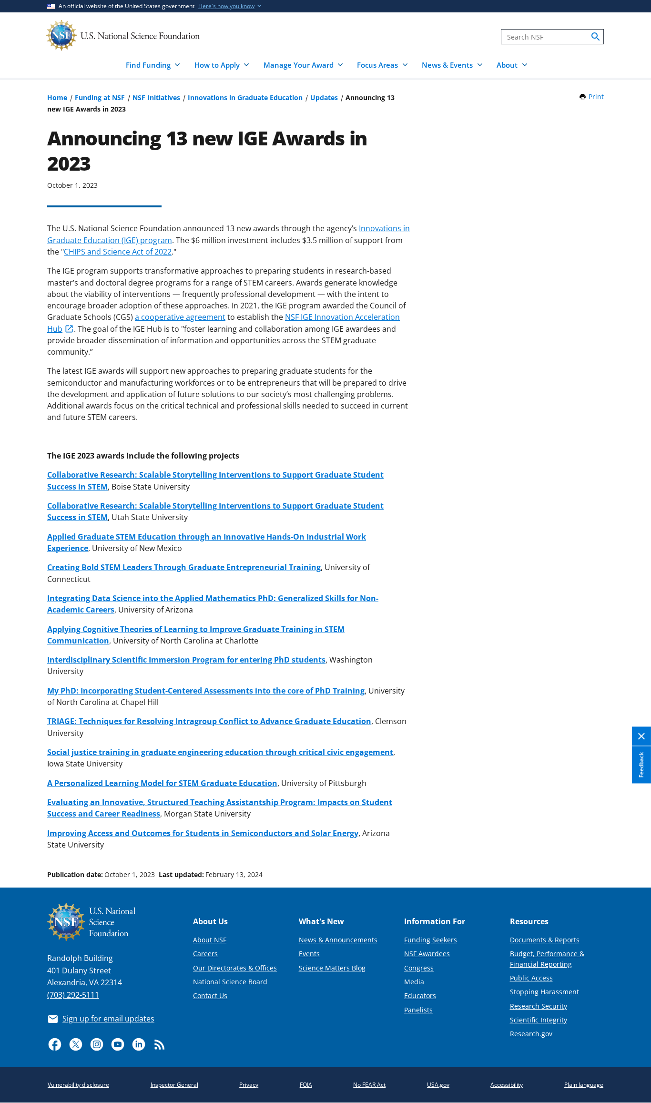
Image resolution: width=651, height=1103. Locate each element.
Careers (205, 953)
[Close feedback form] (641, 736)
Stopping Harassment (544, 991)
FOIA (306, 1085)
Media (414, 981)
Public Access (531, 977)
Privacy (248, 1085)
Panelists (418, 1009)
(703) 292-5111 (73, 995)
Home (57, 97)
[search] (595, 36)
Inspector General (174, 1085)
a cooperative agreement (180, 317)
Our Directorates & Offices (235, 967)
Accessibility (506, 1085)
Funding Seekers (430, 939)
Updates (324, 97)
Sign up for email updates (108, 1018)
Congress (419, 967)
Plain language (583, 1085)
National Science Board (230, 981)
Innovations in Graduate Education (245, 97)
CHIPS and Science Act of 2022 (118, 251)
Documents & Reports (545, 939)
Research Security (538, 1006)
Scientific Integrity (538, 1019)
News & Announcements (338, 939)
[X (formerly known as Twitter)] (75, 1044)
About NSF (209, 939)
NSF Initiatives (156, 97)
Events (309, 953)
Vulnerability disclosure (78, 1085)
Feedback (641, 764)
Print (596, 96)
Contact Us (210, 995)
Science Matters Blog (332, 967)
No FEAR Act (369, 1085)
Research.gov (531, 1033)
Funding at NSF (100, 97)
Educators (420, 995)
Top (630, 838)
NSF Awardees (427, 953)
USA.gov (438, 1085)
